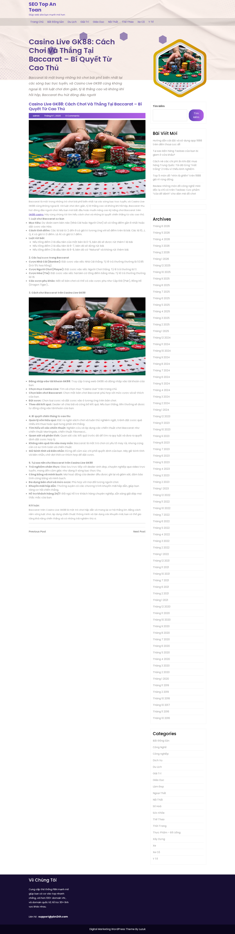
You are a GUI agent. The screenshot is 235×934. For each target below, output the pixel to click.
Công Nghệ (160, 747)
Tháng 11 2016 (161, 711)
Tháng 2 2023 (161, 482)
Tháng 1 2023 (161, 488)
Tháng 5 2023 (161, 462)
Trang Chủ (36, 22)
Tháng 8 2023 (161, 442)
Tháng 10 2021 (161, 574)
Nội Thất (113, 22)
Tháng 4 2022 (161, 534)
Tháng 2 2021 (161, 593)
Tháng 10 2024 (162, 351)
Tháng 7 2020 (161, 639)
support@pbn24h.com (53, 916)
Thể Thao (128, 22)
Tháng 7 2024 (161, 370)
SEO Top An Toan (42, 7)
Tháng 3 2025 (161, 318)
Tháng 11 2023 (161, 423)
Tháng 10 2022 (161, 508)
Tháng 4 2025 (161, 311)
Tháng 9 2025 (161, 278)
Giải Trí (84, 22)
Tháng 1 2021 (160, 600)
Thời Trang (159, 826)
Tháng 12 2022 (161, 495)
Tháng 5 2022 (161, 528)
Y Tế (151, 22)
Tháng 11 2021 (161, 567)
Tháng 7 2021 (161, 580)
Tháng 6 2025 (161, 298)
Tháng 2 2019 (161, 692)
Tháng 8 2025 (161, 285)
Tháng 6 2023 (161, 456)
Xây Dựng (159, 839)
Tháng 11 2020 (161, 613)
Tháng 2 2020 (161, 672)
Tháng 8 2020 (161, 633)
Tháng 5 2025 (161, 305)
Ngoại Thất (159, 793)
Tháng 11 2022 (161, 501)
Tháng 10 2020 (162, 620)
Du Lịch (72, 22)
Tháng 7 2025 (161, 292)
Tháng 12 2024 (162, 337)
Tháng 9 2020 (161, 626)
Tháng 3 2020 (161, 665)
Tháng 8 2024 (161, 364)
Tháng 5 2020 (161, 652)
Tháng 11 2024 (161, 344)
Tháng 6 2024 (161, 377)
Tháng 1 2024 (161, 410)
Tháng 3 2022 (161, 541)
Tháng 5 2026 (161, 233)
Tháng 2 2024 (161, 403)
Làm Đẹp (158, 786)
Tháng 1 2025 (161, 331)
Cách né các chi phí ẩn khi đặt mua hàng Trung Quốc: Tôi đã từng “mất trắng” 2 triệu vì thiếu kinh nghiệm (175, 165)
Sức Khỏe (158, 813)
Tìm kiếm (159, 106)
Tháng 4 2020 (161, 659)
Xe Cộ (141, 22)
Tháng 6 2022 (161, 521)
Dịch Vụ (157, 760)
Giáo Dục (98, 22)
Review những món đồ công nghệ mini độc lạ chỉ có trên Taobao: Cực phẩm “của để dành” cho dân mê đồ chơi (176, 190)
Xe (154, 845)
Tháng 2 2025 (161, 324)
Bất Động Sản (55, 22)
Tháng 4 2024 (161, 390)
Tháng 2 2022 (161, 547)
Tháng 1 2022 (161, 554)
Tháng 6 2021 (161, 587)
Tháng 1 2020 (161, 679)
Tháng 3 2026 (161, 246)
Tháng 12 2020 (161, 606)
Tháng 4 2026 (161, 239)
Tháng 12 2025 (161, 265)
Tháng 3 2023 (161, 475)
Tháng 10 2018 (161, 698)
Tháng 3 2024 (161, 397)
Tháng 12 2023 (161, 416)
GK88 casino (36, 214)
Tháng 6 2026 (161, 226)
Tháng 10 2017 (161, 705)
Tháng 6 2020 (161, 646)
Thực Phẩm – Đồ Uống (166, 832)
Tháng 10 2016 (161, 718)
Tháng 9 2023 (161, 436)
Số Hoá (157, 806)
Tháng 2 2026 (161, 252)
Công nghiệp (161, 754)
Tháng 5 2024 (161, 383)
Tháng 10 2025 (162, 272)
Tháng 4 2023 (161, 469)
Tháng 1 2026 (161, 259)
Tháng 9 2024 (161, 357)
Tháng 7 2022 (161, 515)
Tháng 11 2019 (161, 685)
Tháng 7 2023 (161, 449)
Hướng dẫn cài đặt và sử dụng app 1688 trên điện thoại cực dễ (177, 142)
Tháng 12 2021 (161, 561)
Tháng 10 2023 (161, 429)
